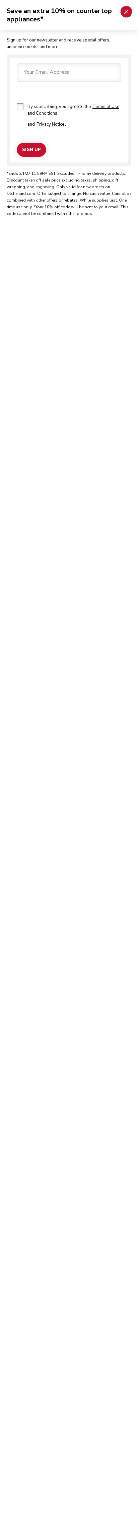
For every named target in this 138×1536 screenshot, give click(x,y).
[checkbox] (20, 106)
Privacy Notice (50, 124)
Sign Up (31, 150)
